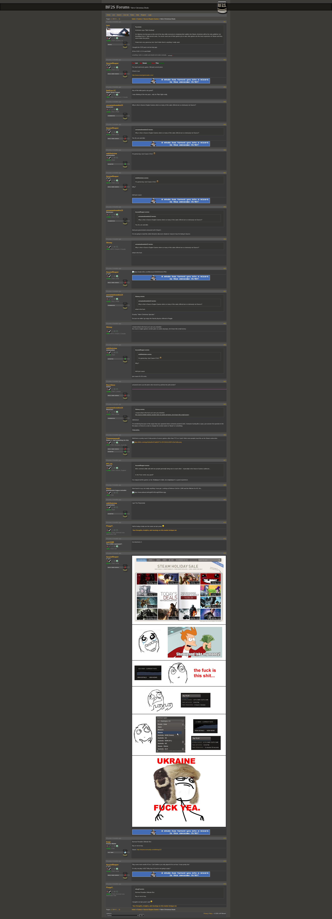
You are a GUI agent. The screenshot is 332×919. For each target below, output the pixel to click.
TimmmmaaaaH (113, 438)
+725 (107, 445)
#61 (225, 291)
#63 (225, 345)
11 (119, 19)
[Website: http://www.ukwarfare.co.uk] (117, 547)
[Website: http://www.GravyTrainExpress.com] (117, 468)
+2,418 (108, 160)
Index (134, 19)
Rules (132, 15)
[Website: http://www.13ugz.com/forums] (117, 846)
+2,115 (108, 112)
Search (119, 15)
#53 (225, 87)
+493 (107, 495)
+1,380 (108, 470)
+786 (107, 249)
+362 (107, 97)
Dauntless (110, 385)
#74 (225, 861)
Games (139, 19)
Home (108, 15)
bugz (108, 842)
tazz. (108, 25)
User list (126, 15)
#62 (225, 323)
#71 (225, 538)
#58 (225, 207)
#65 (225, 404)
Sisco (108, 488)
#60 (225, 268)
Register (143, 15)
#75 (225, 884)
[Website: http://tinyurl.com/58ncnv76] (117, 110)
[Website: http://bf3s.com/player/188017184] (117, 68)
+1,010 (108, 532)
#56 (225, 150)
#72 (225, 553)
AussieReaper (112, 63)
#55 (225, 124)
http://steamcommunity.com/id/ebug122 (149, 849)
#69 (225, 499)
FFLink (109, 464)
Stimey (109, 243)
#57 (225, 173)
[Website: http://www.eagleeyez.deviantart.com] (117, 95)
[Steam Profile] (110, 39)
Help (137, 15)
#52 (225, 59)
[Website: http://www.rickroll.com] (117, 443)
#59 (225, 239)
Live (113, 15)
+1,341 (108, 40)
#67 (225, 460)
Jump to (108, 913)
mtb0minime (111, 153)
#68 (225, 485)
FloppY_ (110, 526)
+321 (107, 549)
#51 (225, 22)
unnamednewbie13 (114, 105)
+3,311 (108, 848)
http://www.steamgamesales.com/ (142, 75)
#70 (225, 522)
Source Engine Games (151, 19)
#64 (225, 381)
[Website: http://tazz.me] (117, 39)
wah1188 (110, 542)
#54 (225, 101)
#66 (225, 435)
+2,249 (108, 391)
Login (149, 15)
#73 (225, 838)
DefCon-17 (111, 90)
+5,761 (108, 70)
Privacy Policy (208, 913)
